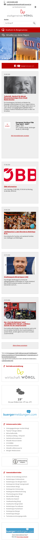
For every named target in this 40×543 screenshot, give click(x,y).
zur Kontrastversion (19, 7)
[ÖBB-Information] (20, 175)
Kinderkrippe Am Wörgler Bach (16, 482)
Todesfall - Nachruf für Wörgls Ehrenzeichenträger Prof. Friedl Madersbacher (15, 98)
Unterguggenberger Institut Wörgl (17, 428)
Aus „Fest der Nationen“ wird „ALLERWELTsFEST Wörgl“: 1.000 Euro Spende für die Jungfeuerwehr (17, 324)
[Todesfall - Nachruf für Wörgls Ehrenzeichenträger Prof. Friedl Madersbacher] (20, 85)
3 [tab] (7, 58)
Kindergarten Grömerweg (14, 489)
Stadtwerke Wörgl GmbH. (14, 504)
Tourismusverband (12, 446)
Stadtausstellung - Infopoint (15, 436)
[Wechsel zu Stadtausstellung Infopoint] (20, 461)
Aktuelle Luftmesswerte (14, 448)
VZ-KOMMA (9, 443)
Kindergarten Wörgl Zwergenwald (17, 484)
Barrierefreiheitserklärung (9, 357)
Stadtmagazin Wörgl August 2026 (16, 277)
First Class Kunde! (22, 537)
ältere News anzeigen (20, 345)
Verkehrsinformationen (14, 438)
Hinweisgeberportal (20, 355)
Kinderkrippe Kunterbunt (14, 509)
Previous (2, 49)
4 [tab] (9, 58)
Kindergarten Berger (13, 511)
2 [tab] (5, 58)
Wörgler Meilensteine (13, 451)
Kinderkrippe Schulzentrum (15, 479)
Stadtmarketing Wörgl (13, 501)
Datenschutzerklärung (8, 355)
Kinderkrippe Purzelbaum (14, 506)
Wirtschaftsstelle (11, 433)
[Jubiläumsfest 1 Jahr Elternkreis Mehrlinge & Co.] (20, 220)
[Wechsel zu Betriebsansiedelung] (20, 373)
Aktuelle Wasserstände (14, 441)
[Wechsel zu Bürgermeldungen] (25, 66)
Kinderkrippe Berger (13, 514)
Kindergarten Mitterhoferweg (16, 491)
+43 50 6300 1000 (12, 2)
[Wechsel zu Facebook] (15, 66)
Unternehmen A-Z (32, 355)
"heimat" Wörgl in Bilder (14, 431)
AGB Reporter (33, 353)
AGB (16, 353)
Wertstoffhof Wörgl (12, 496)
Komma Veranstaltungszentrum (16, 477)
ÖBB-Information (10, 187)
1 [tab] (2, 58)
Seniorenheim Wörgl (13, 487)
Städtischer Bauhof (12, 499)
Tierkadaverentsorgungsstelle (16, 516)
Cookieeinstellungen (7, 360)
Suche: (6, 20)
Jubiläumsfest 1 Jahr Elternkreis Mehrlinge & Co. (19, 232)
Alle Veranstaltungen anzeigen (20, 136)
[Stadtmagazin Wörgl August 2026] (20, 265)
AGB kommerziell (24, 353)
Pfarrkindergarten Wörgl (14, 494)
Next (38, 49)
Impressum (11, 353)
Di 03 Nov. (7, 125)
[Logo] (20, 13)
